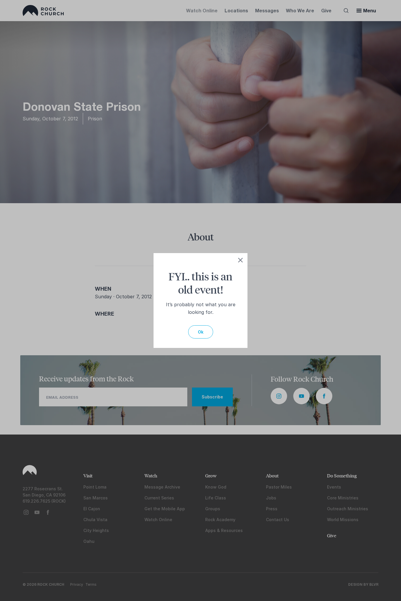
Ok (200, 331)
